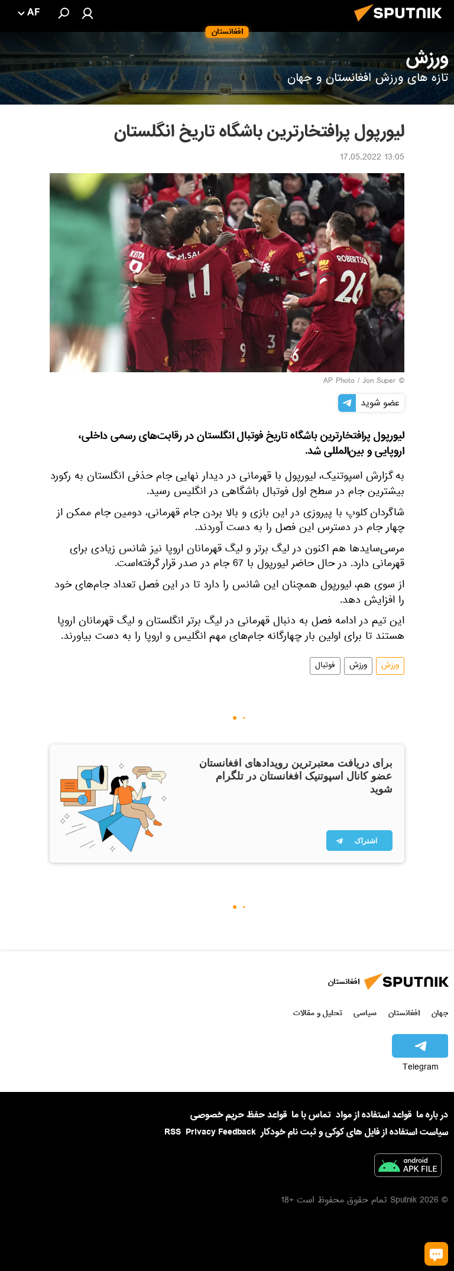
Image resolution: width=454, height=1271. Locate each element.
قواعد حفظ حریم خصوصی (238, 1115)
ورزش (390, 666)
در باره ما (432, 1115)
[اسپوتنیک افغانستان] (401, 25)
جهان (440, 1013)
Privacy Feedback (221, 1132)
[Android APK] (408, 1167)
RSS (172, 1132)
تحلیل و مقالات (317, 1013)
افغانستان (404, 1013)
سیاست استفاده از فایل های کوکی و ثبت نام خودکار (354, 1132)
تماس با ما (311, 1115)
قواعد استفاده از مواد (373, 1115)
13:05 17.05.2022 (372, 158)
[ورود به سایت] (87, 13)
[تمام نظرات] (436, 1254)
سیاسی (365, 1013)
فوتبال (325, 666)
